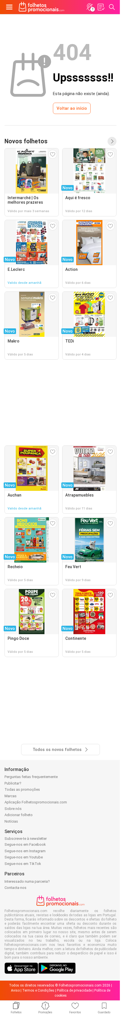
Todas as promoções (22, 789)
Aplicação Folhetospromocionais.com (36, 802)
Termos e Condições (38, 990)
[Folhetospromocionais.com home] (41, 7)
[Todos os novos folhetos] (111, 141)
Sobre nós (13, 809)
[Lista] (100, 7)
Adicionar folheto (19, 815)
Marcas (11, 796)
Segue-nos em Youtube (24, 857)
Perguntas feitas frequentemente (31, 777)
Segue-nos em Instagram (25, 851)
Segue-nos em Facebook (25, 844)
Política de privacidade (74, 990)
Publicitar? (13, 783)
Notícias (11, 821)
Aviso (15, 990)
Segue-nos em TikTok (23, 864)
